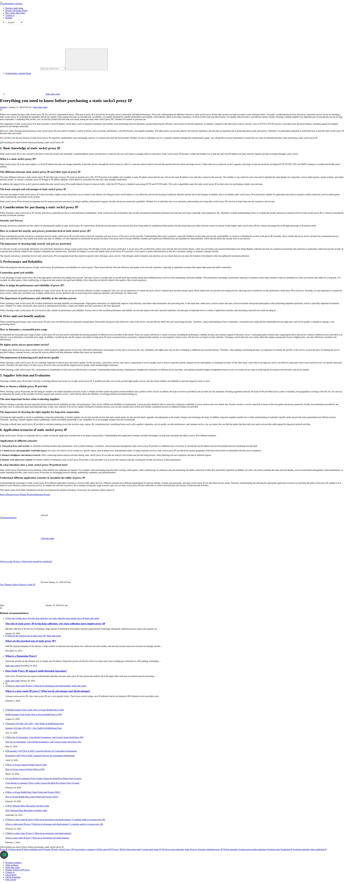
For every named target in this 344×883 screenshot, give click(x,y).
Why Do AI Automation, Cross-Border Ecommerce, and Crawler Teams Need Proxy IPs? (43, 742)
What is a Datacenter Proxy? (21, 656)
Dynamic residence (13, 862)
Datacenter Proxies (42, 494)
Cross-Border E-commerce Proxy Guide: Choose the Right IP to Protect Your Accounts (42, 783)
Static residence (12, 865)
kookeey (3, 107)
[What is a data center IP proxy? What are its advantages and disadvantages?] (38, 686)
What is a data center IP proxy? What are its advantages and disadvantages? (47, 691)
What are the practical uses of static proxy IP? (30, 641)
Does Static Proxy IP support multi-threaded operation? (36, 671)
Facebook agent (273, 849)
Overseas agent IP (15, 849)
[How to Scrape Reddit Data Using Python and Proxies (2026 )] (32, 792)
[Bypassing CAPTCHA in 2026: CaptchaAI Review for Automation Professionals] (41, 751)
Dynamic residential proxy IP (210, 849)
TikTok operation (230, 849)
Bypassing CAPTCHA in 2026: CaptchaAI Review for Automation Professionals (40, 755)
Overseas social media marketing (252, 849)
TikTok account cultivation (173, 849)
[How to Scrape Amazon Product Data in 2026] (26, 765)
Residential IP (286, 849)
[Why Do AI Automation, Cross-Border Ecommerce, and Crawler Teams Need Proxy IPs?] (44, 737)
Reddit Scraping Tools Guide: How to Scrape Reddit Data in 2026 (33, 714)
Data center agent (133, 849)
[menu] (1, 1)
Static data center (40, 107)
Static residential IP (318, 849)
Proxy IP (4, 494)
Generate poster (47, 538)
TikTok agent (102, 849)
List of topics (10, 875)
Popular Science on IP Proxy (17, 870)
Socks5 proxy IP (15, 494)
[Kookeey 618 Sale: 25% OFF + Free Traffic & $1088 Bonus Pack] (34, 723)
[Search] (86, 59)
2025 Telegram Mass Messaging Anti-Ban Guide (26, 810)
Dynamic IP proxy (51, 849)
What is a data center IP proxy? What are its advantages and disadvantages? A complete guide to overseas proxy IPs (54, 824)
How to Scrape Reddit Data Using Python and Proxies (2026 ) (31, 797)
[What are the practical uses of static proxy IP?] (26, 636)
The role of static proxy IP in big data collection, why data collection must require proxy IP (55, 623)
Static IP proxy (28, 494)
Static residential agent (33, 849)
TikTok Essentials (12, 877)
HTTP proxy (113, 849)
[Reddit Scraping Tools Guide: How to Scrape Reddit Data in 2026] (34, 710)
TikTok (122, 849)
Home (18, 73)
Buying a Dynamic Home (16, 10)
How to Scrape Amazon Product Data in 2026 (24, 769)
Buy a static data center (15, 13)
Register (8, 18)
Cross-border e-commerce (85, 849)
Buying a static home (14, 8)
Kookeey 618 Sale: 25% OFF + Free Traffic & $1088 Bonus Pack (33, 728)
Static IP (157, 849)
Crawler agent (147, 849)
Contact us (9, 15)
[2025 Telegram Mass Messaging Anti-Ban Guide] (27, 806)
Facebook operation (301, 849)
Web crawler (10, 879)
